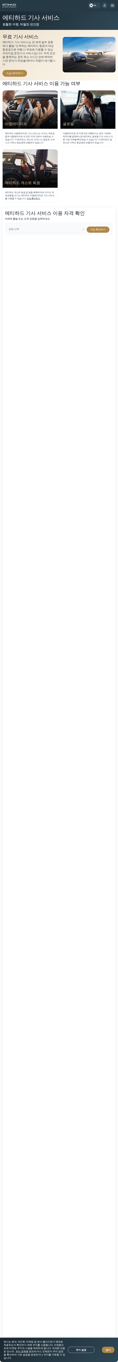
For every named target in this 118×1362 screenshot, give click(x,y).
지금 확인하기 (33, 198)
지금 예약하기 (16, 73)
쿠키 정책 (21, 1351)
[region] (59, 1350)
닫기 (108, 1350)
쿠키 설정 (81, 1350)
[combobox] (46, 229)
